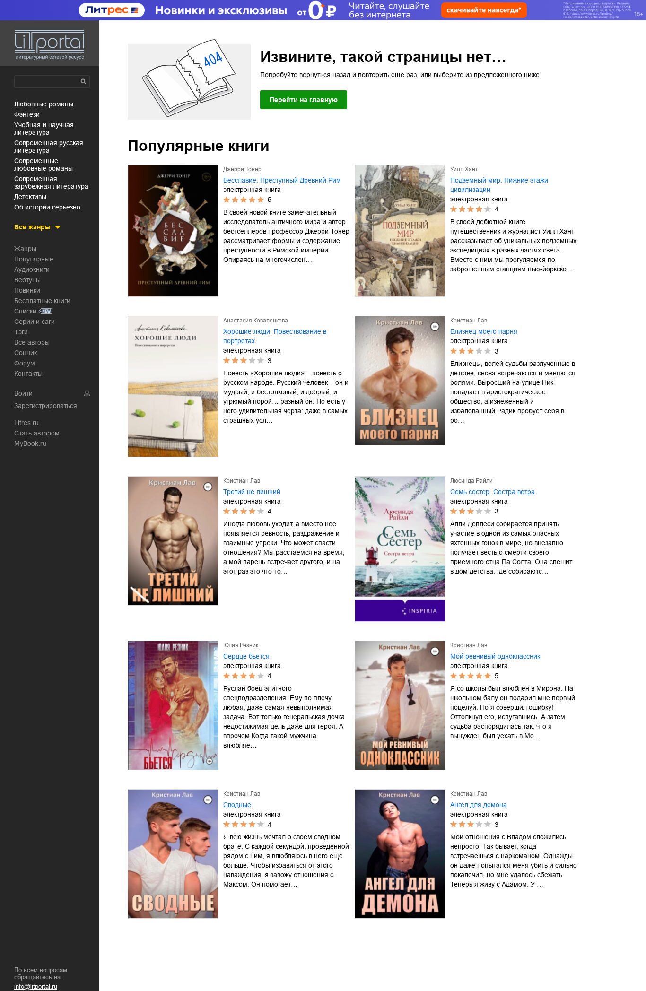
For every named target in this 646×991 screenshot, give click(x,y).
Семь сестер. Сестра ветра (492, 492)
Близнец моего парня (483, 331)
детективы (30, 196)
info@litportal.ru (35, 986)
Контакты (28, 373)
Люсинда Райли (471, 481)
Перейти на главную (304, 100)
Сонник (25, 352)
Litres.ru (26, 422)
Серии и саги (34, 321)
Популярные (33, 259)
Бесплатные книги (42, 300)
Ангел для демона (478, 804)
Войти (23, 393)
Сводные (237, 804)
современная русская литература (48, 146)
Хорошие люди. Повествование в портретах (274, 336)
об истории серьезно (47, 207)
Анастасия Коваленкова (255, 320)
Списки (25, 311)
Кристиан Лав (468, 320)
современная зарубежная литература (51, 182)
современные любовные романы (43, 164)
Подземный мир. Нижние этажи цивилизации (499, 184)
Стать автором (37, 433)
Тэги (21, 332)
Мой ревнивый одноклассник (495, 656)
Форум (24, 363)
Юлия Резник (240, 645)
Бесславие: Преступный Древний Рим (282, 180)
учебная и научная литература (44, 128)
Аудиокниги (32, 269)
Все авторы (32, 342)
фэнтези (27, 114)
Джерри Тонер (242, 169)
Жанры (25, 248)
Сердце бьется (246, 656)
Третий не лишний (251, 492)
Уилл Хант (464, 169)
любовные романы (43, 104)
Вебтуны (27, 280)
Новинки (27, 290)
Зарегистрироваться (45, 405)
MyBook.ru (30, 443)
